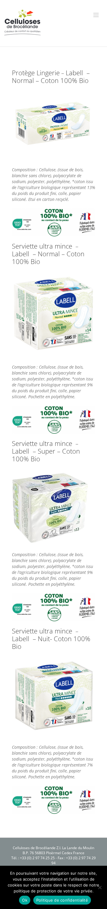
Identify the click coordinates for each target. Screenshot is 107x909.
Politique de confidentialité (62, 900)
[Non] (100, 887)
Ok (24, 900)
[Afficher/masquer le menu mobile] (96, 15)
